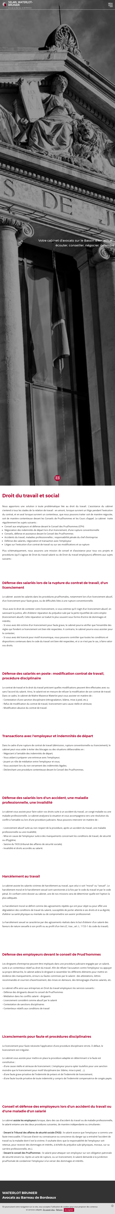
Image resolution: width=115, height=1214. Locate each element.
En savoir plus (49, 1209)
